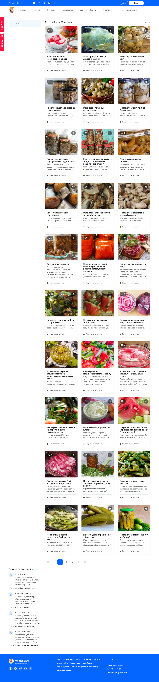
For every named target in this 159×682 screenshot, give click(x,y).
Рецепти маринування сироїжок (130, 160)
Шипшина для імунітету (24, 607)
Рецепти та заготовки (57, 71)
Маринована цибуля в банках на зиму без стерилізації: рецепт (133, 373)
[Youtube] (34, 3)
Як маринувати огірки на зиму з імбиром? (134, 536)
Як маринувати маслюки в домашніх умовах (132, 214)
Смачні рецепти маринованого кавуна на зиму (97, 372)
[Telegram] (44, 3)
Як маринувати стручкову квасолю (132, 482)
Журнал (50, 10)
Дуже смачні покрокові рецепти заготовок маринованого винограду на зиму (60, 375)
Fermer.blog (12, 10)
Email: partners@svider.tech (117, 673)
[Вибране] (148, 3)
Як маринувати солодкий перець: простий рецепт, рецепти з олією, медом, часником (95, 267)
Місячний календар (129, 10)
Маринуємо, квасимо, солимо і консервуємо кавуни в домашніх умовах (61, 429)
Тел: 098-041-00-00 (114, 669)
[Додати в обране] (73, 30)
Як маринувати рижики (58, 264)
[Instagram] (49, 3)
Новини (36, 10)
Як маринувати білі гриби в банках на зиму (132, 109)
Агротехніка (108, 10)
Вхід (136, 3)
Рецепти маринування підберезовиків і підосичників (61, 160)
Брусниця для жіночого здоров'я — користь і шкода (26, 626)
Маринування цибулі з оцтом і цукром (97, 428)
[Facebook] (39, 3)
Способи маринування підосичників (57, 214)
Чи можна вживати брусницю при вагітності (27, 646)
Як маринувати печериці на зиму (132, 57)
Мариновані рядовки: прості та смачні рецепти (96, 214)
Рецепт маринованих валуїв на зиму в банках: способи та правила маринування (97, 161)
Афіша (23, 10)
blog (14, 3)
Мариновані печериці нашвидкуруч (93, 109)
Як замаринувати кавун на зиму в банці (95, 321)
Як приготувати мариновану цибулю (133, 265)
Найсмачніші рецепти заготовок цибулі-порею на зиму (59, 537)
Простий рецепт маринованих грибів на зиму (61, 109)
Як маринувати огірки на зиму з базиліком (97, 536)
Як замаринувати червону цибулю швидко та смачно (132, 321)
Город (93, 10)
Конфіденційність (113, 659)
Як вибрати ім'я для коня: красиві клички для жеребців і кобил (27, 588)
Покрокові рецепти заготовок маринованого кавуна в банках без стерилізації (134, 429)
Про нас (110, 662)
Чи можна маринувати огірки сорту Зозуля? (60, 321)
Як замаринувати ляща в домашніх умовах (94, 57)
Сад (81, 10)
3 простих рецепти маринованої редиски (57, 57)
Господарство (67, 10)
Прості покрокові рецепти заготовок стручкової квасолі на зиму (96, 483)
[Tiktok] (54, 3)
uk (125, 3)
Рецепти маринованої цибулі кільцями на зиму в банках (60, 482)
